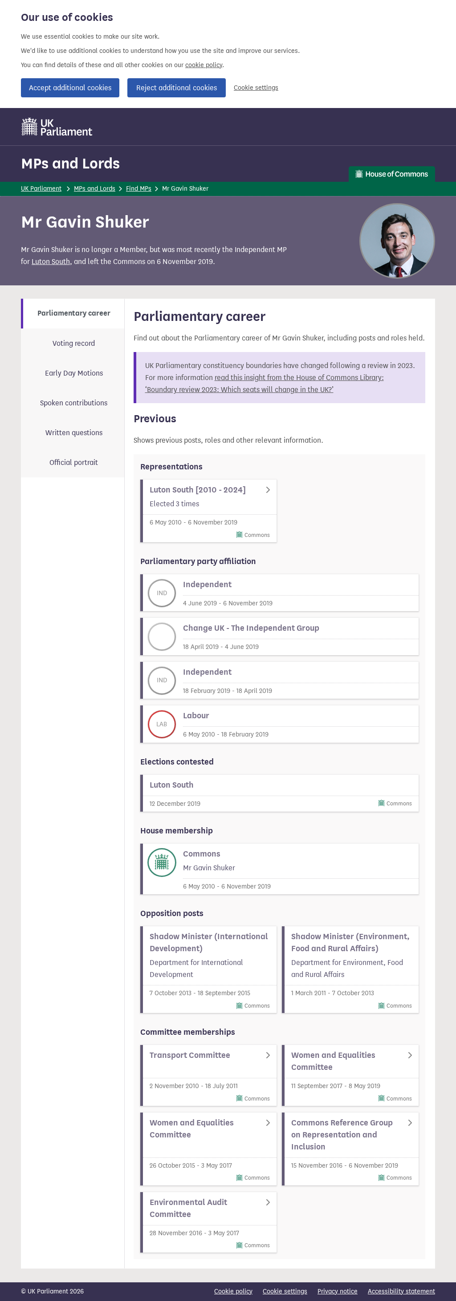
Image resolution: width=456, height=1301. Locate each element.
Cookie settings (256, 88)
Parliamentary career (73, 313)
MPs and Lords (70, 163)
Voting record (74, 343)
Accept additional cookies (70, 88)
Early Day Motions (74, 373)
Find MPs (138, 188)
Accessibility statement (401, 1291)
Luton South (51, 261)
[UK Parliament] (57, 126)
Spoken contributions (73, 403)
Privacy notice (338, 1291)
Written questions (73, 432)
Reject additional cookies (176, 88)
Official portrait (73, 462)
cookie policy (203, 65)
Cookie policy (233, 1291)
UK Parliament (41, 188)
